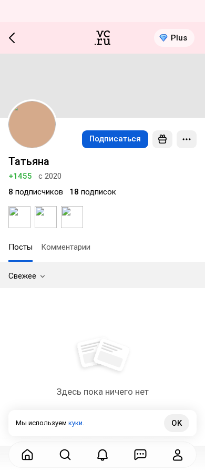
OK (176, 423)
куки (75, 423)
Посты (20, 247)
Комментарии (65, 247)
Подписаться (115, 138)
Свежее (22, 276)
